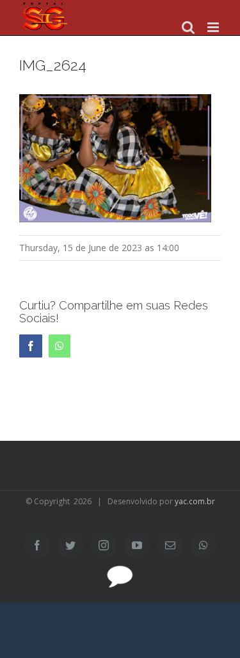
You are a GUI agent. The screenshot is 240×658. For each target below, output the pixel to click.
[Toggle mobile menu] (214, 27)
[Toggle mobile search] (188, 27)
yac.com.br (195, 501)
